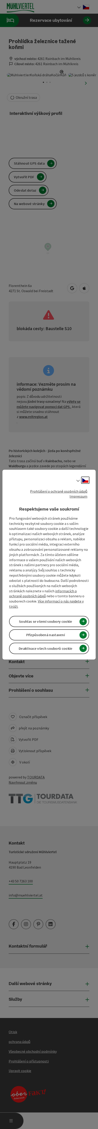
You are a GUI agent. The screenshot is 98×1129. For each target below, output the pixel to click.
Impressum (78, 496)
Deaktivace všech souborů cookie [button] (45, 648)
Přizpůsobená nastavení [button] (45, 634)
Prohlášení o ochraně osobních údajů (58, 491)
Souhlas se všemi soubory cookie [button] (45, 621)
